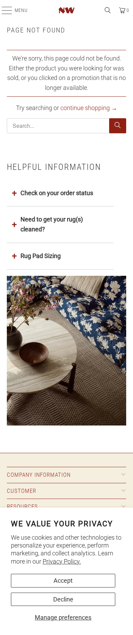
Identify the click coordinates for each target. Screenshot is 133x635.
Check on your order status (56, 193)
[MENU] (3, 10)
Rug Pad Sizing (40, 255)
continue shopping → (88, 107)
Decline (63, 599)
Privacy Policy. (62, 561)
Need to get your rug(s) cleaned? (51, 224)
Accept (63, 580)
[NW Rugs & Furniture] (66, 10)
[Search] (107, 10)
